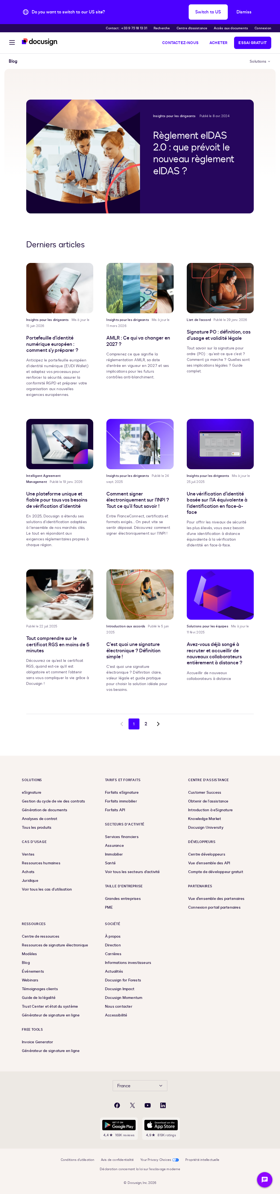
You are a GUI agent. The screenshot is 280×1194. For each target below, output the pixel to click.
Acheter (218, 42)
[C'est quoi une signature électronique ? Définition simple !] (139, 594)
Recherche (162, 28)
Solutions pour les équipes (207, 626)
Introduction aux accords (125, 626)
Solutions (258, 61)
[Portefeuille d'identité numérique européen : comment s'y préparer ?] (59, 288)
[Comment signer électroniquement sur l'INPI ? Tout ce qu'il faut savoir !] (139, 444)
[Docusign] (40, 42)
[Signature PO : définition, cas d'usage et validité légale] (220, 288)
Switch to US (208, 12)
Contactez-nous (180, 42)
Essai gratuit (252, 42)
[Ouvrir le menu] (12, 43)
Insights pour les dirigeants (174, 116)
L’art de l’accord (199, 320)
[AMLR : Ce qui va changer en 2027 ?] (139, 288)
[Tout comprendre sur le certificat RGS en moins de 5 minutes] (59, 594)
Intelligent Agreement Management (43, 479)
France (123, 1086)
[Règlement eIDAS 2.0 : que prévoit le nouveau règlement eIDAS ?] (83, 156)
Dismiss (244, 12)
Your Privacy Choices (155, 1160)
